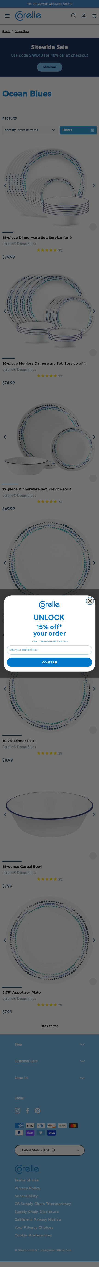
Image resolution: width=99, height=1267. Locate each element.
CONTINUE (49, 662)
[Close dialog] (90, 601)
